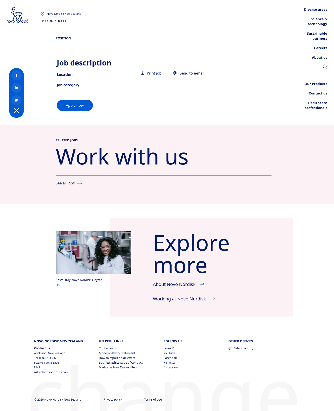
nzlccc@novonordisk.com (51, 372)
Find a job (47, 20)
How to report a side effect (117, 358)
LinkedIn (169, 348)
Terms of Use (153, 399)
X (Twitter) (170, 362)
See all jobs (65, 183)
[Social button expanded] (16, 110)
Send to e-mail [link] (192, 73)
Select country (243, 348)
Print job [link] (154, 73)
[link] (325, 67)
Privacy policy (113, 399)
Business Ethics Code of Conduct (121, 362)
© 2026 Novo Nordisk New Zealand (58, 399)
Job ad (62, 20)
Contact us (106, 348)
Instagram (171, 367)
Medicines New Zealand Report (120, 367)
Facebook (170, 358)
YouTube (169, 353)
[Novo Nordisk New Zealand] (24, 15)
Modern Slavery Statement (117, 353)
